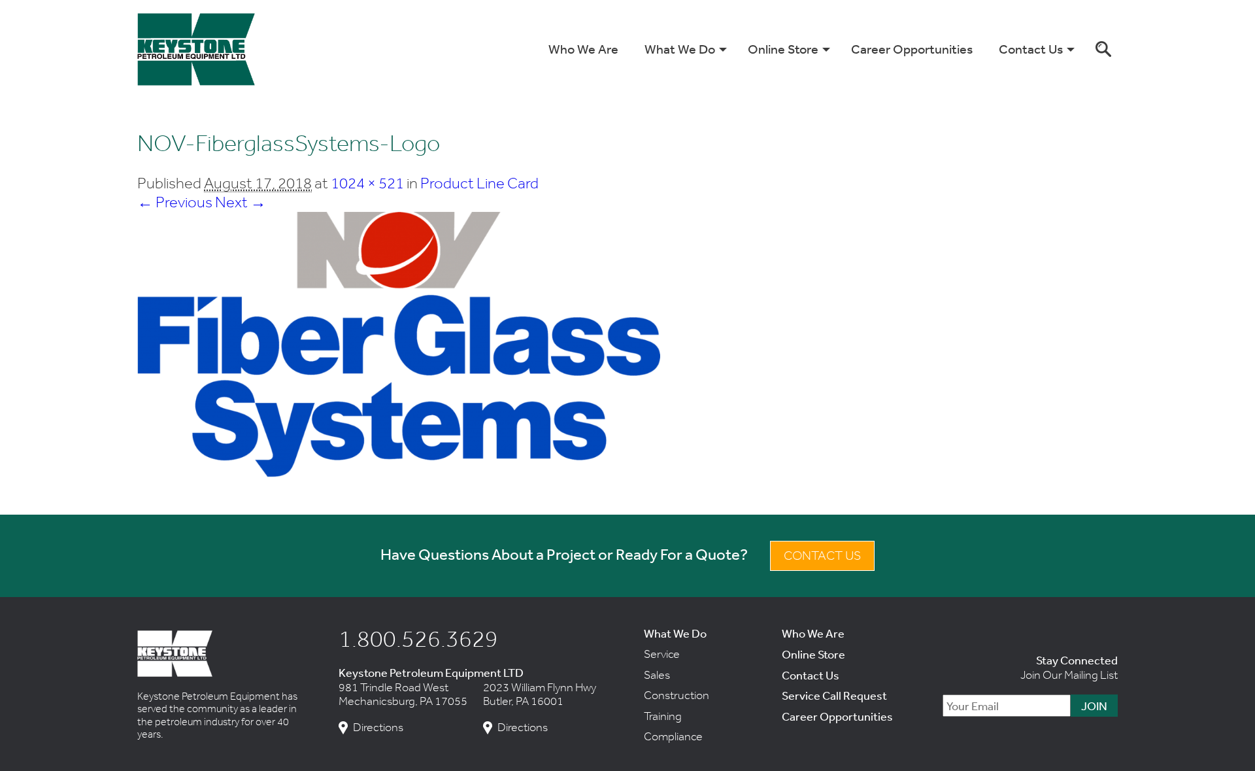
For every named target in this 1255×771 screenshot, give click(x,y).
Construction (676, 695)
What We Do (679, 48)
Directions (378, 727)
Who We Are (583, 48)
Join (1094, 705)
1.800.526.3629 (418, 638)
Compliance (673, 736)
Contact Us (1031, 48)
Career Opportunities (912, 48)
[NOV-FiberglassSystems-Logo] (398, 472)
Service (662, 654)
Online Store (783, 48)
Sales (657, 675)
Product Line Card (479, 183)
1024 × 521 (367, 183)
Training (663, 716)
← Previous (174, 202)
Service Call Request (834, 695)
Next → (240, 202)
